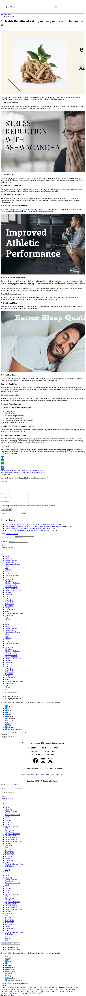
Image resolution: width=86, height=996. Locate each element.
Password (4, 541)
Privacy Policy (10, 609)
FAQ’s (7, 577)
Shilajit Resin (9, 615)
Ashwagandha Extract (12, 564)
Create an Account (12, 534)
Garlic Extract (9, 579)
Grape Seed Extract (11, 589)
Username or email (8, 537)
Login (3, 545)
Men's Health (5, 14)
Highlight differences (14, 699)
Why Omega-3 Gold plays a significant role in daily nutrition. (25, 530)
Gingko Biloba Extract (12, 583)
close (12, 737)
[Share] (43, 468)
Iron (6, 596)
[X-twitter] (50, 760)
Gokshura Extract (11, 587)
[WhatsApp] (43, 461)
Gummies (8, 592)
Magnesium (9, 600)
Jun (3, 30)
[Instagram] (43, 760)
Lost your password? (8, 547)
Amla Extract (9, 562)
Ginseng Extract (10, 585)
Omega (7, 607)
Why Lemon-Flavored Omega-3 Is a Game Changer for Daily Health (28, 524)
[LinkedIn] (43, 464)
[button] (55, 6)
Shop (6, 617)
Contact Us (8, 571)
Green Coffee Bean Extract (14, 590)
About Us (8, 558)
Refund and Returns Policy (14, 613)
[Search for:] (11, 513)
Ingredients (8, 594)
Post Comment (6, 509)
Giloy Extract (9, 581)
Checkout (8, 570)
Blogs (7, 566)
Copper (7, 573)
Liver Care (8, 598)
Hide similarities (12, 696)
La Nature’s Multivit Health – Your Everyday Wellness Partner (25, 528)
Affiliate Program (11, 560)
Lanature (11, 16)
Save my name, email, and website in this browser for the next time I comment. (29, 506)
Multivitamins (9, 604)
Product (7, 611)
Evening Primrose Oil (12, 575)
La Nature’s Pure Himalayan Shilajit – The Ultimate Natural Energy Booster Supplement (34, 526)
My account (9, 606)
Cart (6, 568)
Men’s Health (9, 602)
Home (7, 556)
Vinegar (7, 619)
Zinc (6, 621)
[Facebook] (43, 458)
